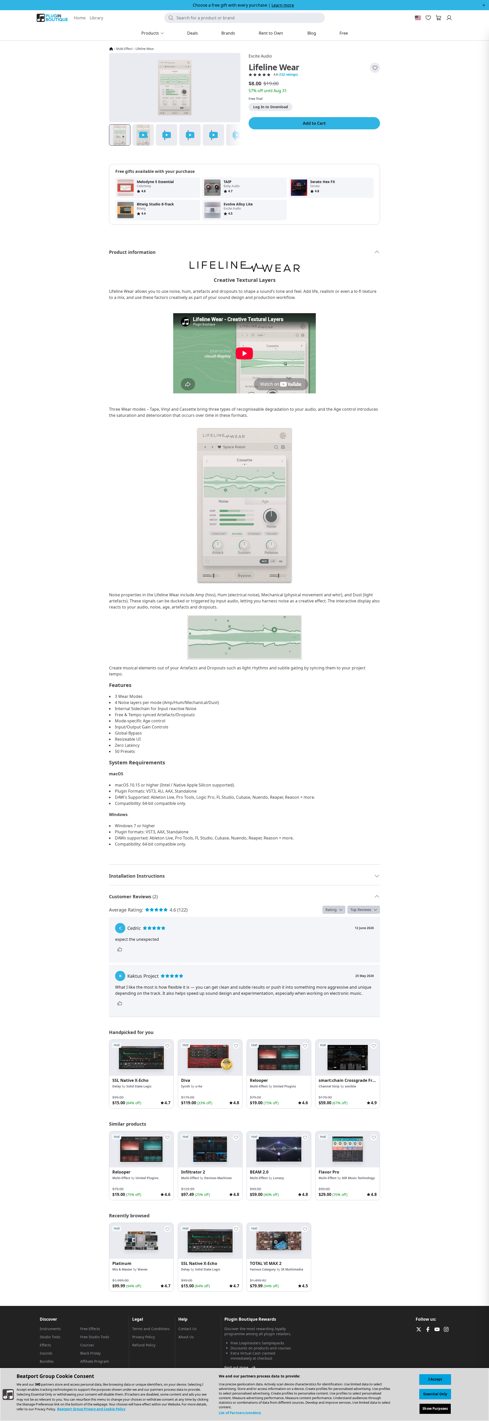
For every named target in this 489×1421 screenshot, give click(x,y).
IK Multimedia (292, 1269)
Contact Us (187, 1328)
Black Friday (90, 1353)
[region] (244, 1394)
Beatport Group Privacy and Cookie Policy (91, 1409)
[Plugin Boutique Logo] (52, 18)
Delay (116, 1086)
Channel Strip (329, 1086)
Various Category (263, 1269)
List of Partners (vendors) (240, 1413)
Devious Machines (218, 1178)
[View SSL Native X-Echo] (141, 1058)
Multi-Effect (124, 49)
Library (96, 18)
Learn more (282, 5)
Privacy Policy (143, 1336)
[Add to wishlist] (374, 67)
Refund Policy (143, 1345)
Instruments (50, 1328)
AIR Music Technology (358, 1178)
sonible (350, 1086)
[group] (141, 1074)
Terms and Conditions (151, 1328)
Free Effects (90, 1328)
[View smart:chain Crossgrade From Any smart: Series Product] (348, 1058)
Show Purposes (435, 1408)
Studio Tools (50, 1336)
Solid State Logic (139, 1086)
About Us (186, 1336)
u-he (198, 1086)
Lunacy (278, 1178)
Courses (87, 1345)
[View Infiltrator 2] (210, 1149)
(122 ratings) (288, 74)
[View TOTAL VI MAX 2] (279, 1241)
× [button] (484, 5)
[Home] (111, 49)
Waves (142, 1269)
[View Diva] (210, 1058)
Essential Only (435, 1394)
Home (80, 18)
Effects (45, 1345)
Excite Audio (260, 56)
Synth (185, 1086)
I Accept (435, 1379)
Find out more (236, 1367)
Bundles (47, 1361)
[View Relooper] (279, 1058)
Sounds (46, 1353)
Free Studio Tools (94, 1336)
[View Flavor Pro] (348, 1149)
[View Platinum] (141, 1241)
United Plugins (284, 1086)
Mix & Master (122, 1269)
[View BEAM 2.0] (279, 1149)
